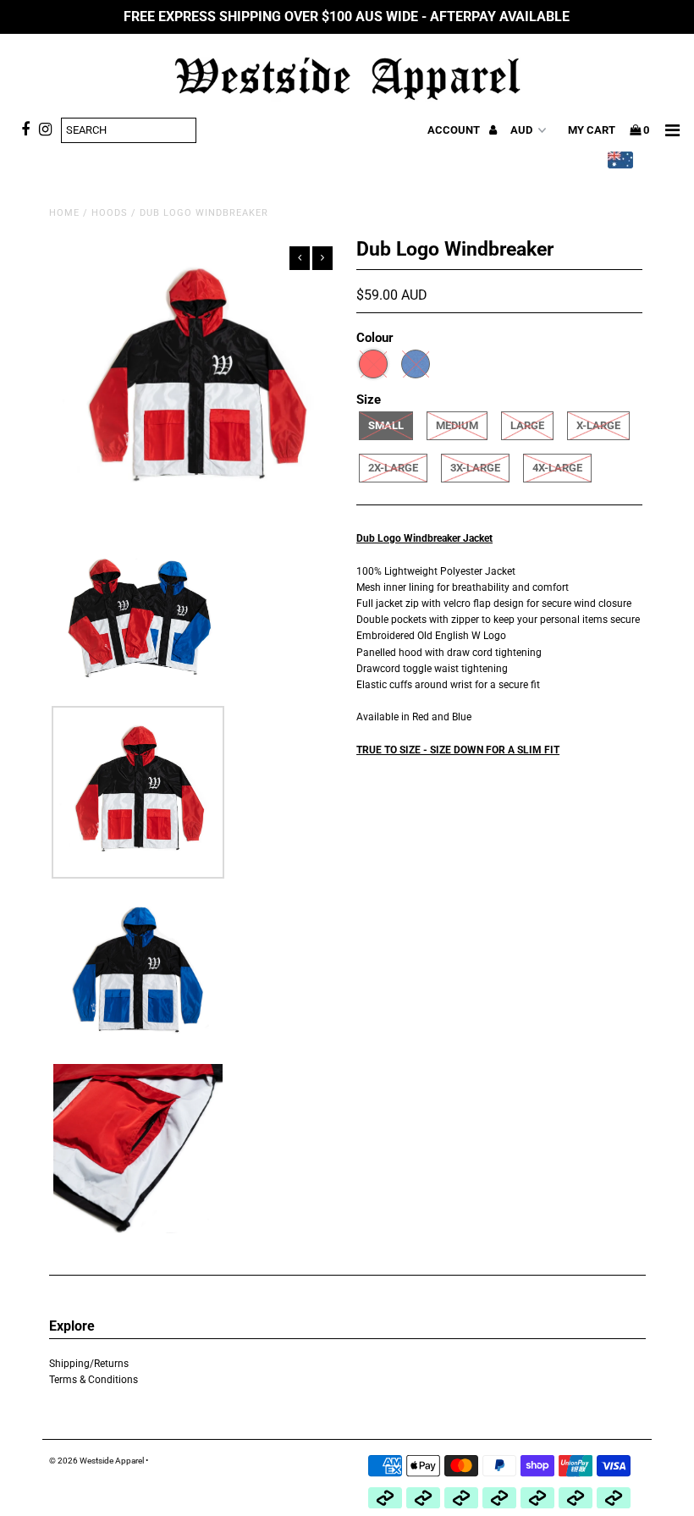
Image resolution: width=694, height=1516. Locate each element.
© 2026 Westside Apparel (96, 1460)
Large (527, 425)
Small (386, 425)
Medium (457, 425)
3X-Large (475, 467)
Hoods (109, 212)
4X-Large (557, 467)
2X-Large (393, 467)
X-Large (598, 425)
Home (64, 212)
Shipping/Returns (89, 1364)
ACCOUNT (454, 130)
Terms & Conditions (93, 1380)
